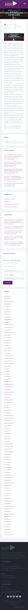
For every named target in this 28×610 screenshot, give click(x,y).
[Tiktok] (14, 596)
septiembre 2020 (8, 402)
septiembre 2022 (8, 392)
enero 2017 (6, 503)
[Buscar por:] (14, 142)
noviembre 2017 (8, 477)
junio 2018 (6, 459)
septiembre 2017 (8, 482)
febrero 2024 (7, 350)
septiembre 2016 (8, 514)
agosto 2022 (7, 394)
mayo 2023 (6, 374)
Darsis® (17, 604)
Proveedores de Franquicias (9, 577)
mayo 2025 (6, 311)
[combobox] (14, 274)
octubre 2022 (7, 389)
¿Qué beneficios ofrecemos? (9, 570)
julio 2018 (6, 457)
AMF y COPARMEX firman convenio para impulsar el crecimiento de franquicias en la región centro (13, 156)
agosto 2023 (7, 366)
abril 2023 (6, 376)
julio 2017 (6, 488)
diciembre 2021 (8, 400)
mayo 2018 (6, 462)
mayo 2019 (6, 433)
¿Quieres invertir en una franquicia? (11, 566)
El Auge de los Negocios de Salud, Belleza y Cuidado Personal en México (13, 238)
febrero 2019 (7, 438)
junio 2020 (6, 405)
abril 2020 (6, 407)
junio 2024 (6, 340)
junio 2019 (6, 431)
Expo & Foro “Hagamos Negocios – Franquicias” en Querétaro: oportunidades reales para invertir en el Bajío (14, 178)
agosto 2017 (7, 485)
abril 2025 (6, 314)
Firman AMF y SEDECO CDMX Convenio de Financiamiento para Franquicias (13, 232)
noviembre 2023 (8, 358)
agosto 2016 (7, 516)
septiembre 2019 (8, 423)
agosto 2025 (7, 304)
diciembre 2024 (8, 324)
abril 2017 (6, 495)
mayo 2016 (6, 524)
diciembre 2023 (8, 355)
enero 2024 (7, 353)
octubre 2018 (7, 449)
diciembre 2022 (8, 384)
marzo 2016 (7, 529)
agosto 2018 (7, 454)
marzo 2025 (7, 317)
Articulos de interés (9, 199)
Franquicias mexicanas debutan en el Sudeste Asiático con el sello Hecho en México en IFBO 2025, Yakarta (13, 170)
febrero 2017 (7, 501)
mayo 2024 (7, 342)
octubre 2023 (7, 361)
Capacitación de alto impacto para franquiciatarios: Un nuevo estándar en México (14, 243)
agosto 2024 (7, 335)
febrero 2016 (7, 532)
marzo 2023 (7, 379)
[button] (24, 3)
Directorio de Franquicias (8, 575)
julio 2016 (6, 519)
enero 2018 (6, 472)
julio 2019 (6, 428)
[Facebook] (8, 596)
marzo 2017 (7, 498)
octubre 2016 (7, 511)
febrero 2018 (7, 469)
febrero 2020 (7, 410)
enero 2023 (6, 381)
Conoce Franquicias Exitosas (11, 204)
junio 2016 (6, 521)
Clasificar (6, 201)
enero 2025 (6, 322)
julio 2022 (6, 397)
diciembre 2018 (8, 444)
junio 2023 (6, 371)
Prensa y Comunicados (10, 206)
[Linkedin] (20, 596)
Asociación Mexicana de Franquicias (8, 26)
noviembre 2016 (8, 508)
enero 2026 (7, 296)
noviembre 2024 (8, 327)
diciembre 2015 (8, 534)
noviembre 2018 (8, 446)
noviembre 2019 (8, 418)
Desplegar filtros (8, 266)
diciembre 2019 (8, 415)
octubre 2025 (7, 298)
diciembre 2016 (8, 506)
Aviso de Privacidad (6, 581)
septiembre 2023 (8, 363)
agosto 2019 (7, 425)
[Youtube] (17, 596)
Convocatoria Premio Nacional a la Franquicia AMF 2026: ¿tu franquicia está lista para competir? (13, 163)
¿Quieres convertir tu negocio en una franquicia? (14, 568)
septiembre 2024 (8, 332)
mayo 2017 (6, 493)
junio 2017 (6, 490)
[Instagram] (11, 596)
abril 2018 (6, 464)
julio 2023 (6, 368)
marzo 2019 (7, 436)
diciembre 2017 (8, 475)
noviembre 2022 (8, 387)
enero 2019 (6, 441)
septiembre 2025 (8, 301)
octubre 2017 (7, 480)
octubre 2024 (7, 329)
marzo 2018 (7, 467)
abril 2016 (6, 526)
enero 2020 (7, 412)
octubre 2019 (7, 420)
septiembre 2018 (8, 451)
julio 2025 (6, 306)
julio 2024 (6, 337)
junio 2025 (6, 309)
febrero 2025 (7, 319)
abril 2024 (6, 345)
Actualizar (7, 282)
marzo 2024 (7, 348)
